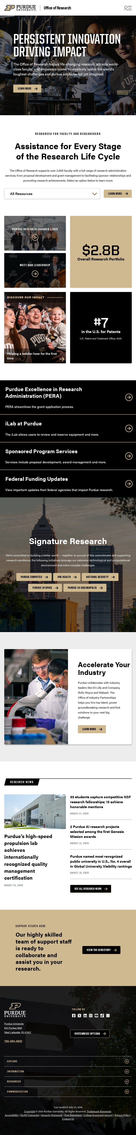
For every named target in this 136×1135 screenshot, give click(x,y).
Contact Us (68, 1119)
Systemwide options (87, 1033)
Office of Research (57, 8)
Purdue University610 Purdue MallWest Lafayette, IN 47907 (17, 1028)
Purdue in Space (42, 587)
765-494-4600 (13, 1041)
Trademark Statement (99, 1111)
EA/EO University (29, 1115)
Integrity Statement (52, 1115)
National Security (97, 577)
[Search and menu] (127, 8)
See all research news (88, 888)
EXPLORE (12, 1061)
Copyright (29, 1111)
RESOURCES (14, 1081)
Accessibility (12, 1115)
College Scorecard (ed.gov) (98, 1115)
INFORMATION (15, 1071)
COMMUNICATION (17, 1091)
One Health (64, 577)
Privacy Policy (122, 1115)
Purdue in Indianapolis (82, 587)
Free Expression (73, 1115)
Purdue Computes (31, 577)
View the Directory (99, 950)
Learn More (25, 88)
